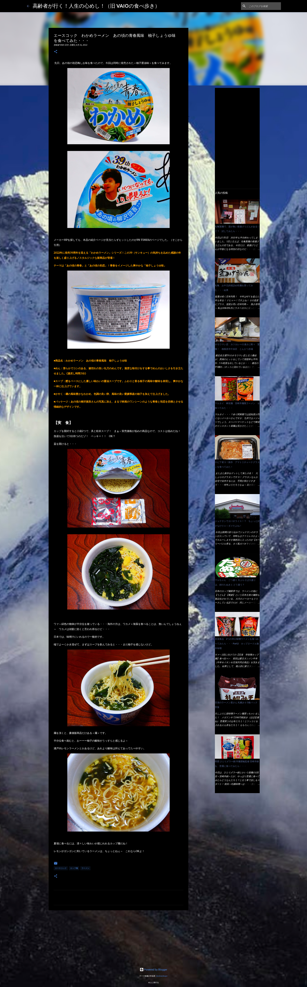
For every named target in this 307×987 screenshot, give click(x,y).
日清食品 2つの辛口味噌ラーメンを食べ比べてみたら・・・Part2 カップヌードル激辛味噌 (237, 644)
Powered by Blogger (155, 969)
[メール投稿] (56, 864)
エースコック (61, 868)
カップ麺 (74, 868)
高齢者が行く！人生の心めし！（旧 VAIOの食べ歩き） (96, 6)
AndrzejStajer (162, 976)
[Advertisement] (118, 937)
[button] (56, 52)
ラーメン (85, 868)
